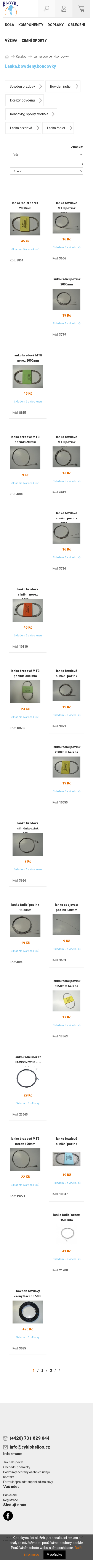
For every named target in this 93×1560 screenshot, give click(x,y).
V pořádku (54, 1554)
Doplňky (56, 25)
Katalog (21, 56)
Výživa (11, 41)
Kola (9, 25)
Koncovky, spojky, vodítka (29, 114)
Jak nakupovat (13, 1462)
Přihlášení (10, 1495)
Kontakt (8, 1477)
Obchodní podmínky (16, 1467)
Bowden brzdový (22, 86)
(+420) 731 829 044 (30, 1438)
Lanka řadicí (56, 128)
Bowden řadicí (60, 86)
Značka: (77, 147)
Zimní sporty (34, 41)
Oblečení (76, 25)
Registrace (10, 1500)
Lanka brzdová (21, 128)
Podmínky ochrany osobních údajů (26, 1472)
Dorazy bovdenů (22, 100)
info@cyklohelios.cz (30, 1447)
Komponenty (30, 25)
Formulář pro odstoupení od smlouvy (28, 1482)
